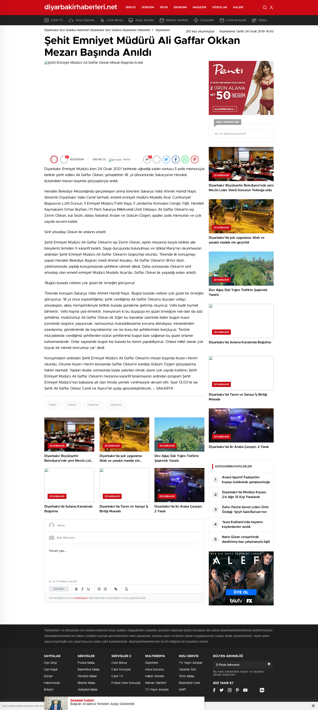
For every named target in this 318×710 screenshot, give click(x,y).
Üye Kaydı (51, 669)
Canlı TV (57, 20)
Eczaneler (207, 20)
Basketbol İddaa (88, 669)
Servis (130, 7)
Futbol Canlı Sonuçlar (126, 683)
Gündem (148, 7)
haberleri (116, 404)
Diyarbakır (163, 30)
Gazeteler (151, 662)
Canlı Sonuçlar (236, 20)
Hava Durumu (85, 20)
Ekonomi (180, 7)
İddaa (263, 20)
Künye (48, 676)
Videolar (219, 7)
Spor (164, 7)
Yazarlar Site (187, 669)
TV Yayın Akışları (157, 689)
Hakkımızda (52, 683)
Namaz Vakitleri (177, 20)
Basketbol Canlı (189, 683)
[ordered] (99, 589)
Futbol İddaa (86, 662)
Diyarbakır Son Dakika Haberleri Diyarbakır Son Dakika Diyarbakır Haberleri (97, 30)
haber (53, 404)
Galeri (238, 7)
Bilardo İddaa (86, 683)
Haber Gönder (154, 676)
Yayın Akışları (144, 20)
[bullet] (105, 589)
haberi (72, 404)
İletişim (48, 689)
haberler (93, 404)
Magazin (199, 7)
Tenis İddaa (186, 676)
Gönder (58, 589)
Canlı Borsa (115, 20)
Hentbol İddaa (87, 676)
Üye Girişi (50, 662)
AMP (182, 689)
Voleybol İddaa (87, 689)
